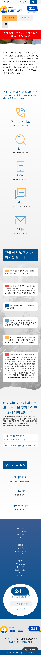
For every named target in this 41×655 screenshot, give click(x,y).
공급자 (20, 545)
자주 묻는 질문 (20, 564)
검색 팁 (20, 538)
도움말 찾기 (20, 528)
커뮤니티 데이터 (20, 567)
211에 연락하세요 (20, 531)
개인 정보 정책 (20, 575)
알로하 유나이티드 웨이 (20, 571)
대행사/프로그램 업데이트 (20, 552)
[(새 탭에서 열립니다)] (20, 139)
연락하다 (22, 2)
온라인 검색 (20, 534)
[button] (9, 18)
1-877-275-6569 (22, 125)
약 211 (20, 561)
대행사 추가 (20, 548)
